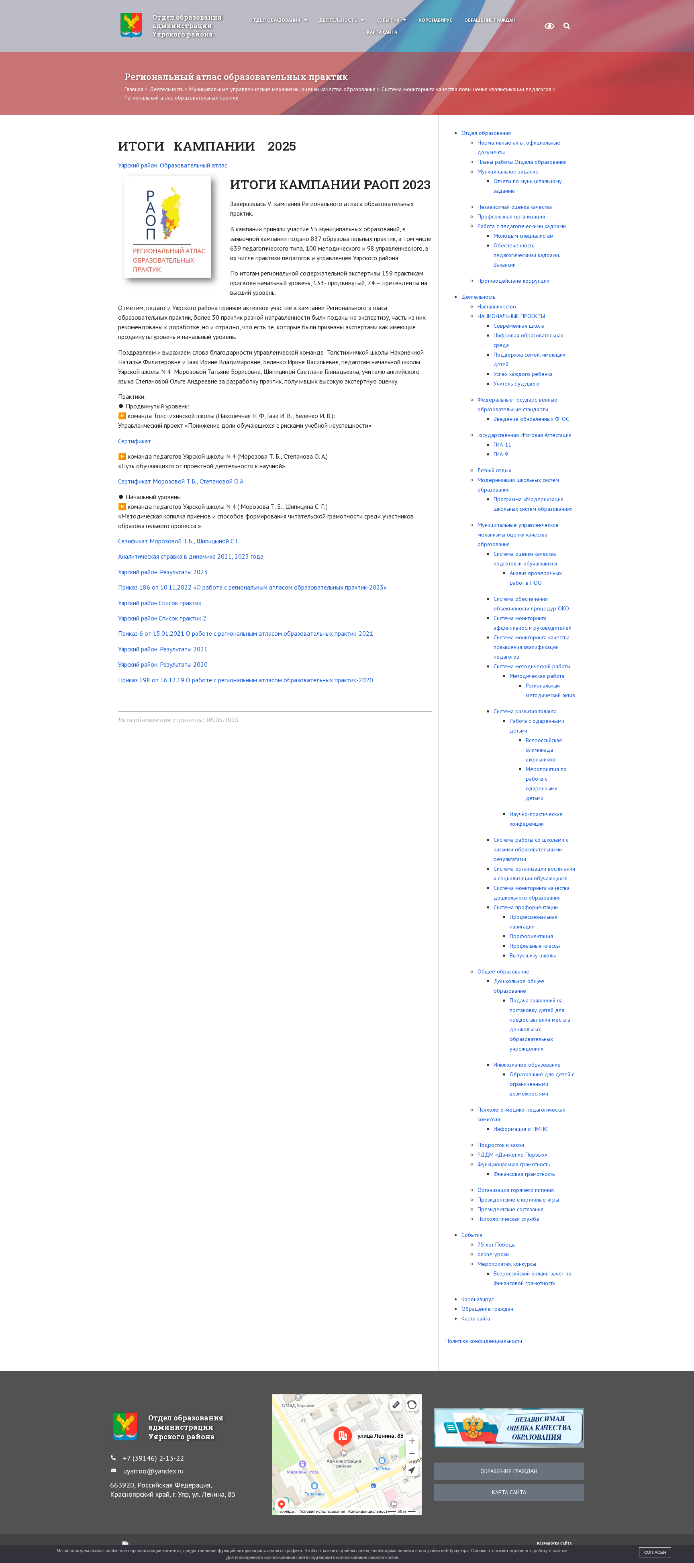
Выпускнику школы (533, 955)
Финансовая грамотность (524, 1173)
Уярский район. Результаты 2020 (163, 664)
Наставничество (497, 306)
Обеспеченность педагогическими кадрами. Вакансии (527, 255)
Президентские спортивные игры (518, 1199)
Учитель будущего (516, 383)
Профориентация (531, 936)
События (387, 20)
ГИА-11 (502, 444)
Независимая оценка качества (515, 206)
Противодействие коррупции (513, 280)
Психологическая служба (508, 1218)
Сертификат (135, 441)
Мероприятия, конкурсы (507, 1263)
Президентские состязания (510, 1209)
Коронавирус (435, 20)
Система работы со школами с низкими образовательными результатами (531, 849)
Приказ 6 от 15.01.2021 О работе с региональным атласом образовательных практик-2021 (245, 633)
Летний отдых (494, 470)
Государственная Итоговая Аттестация (525, 435)
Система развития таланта (525, 711)
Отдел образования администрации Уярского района (187, 25)
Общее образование (503, 971)
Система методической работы (532, 666)
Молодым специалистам (523, 235)
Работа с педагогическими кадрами (522, 226)
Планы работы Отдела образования (522, 161)
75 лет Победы (497, 1244)
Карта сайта (382, 32)
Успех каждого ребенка (523, 373)
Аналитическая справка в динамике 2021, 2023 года (190, 556)
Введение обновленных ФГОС (531, 418)
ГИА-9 (501, 454)
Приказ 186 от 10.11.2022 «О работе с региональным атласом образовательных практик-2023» (252, 587)
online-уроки (493, 1254)
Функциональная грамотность (514, 1164)
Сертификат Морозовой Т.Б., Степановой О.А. (181, 481)
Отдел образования (274, 20)
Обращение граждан (489, 20)
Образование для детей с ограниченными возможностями (542, 1084)
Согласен (655, 1552)
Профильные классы (535, 945)
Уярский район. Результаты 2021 (163, 649)
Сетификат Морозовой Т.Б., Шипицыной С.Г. (178, 541)
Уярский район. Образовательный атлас (172, 165)
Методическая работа (537, 675)
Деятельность (338, 20)
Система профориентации (526, 907)
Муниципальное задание (508, 171)
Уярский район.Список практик (159, 603)
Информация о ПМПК (520, 1128)
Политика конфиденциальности (483, 1341)
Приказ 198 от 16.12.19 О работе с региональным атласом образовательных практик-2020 (245, 680)
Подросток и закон (501, 1145)
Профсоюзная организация (511, 216)
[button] (567, 26)
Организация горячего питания (516, 1190)
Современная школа (519, 325)
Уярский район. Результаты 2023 (163, 572)
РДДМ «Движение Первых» (512, 1154)
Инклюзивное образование (527, 1064)
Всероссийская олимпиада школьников (544, 750)
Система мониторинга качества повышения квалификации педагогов (531, 647)
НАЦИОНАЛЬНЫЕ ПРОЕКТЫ (511, 316)
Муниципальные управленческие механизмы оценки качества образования (518, 534)
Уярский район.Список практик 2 (162, 618)
